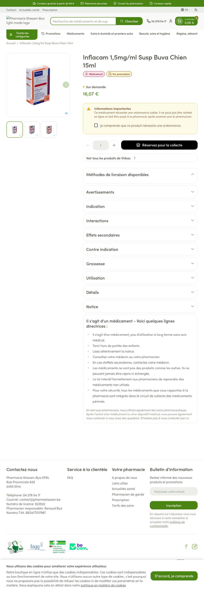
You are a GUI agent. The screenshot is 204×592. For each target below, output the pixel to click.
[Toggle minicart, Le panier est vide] (179, 21)
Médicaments (75, 33)
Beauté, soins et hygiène (154, 33)
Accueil (10, 43)
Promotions (53, 33)
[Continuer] (66, 85)
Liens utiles (120, 483)
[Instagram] (195, 547)
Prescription (49, 10)
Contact (11, 10)
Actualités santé (29, 10)
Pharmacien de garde (128, 494)
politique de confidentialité (167, 524)
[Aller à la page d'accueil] (26, 21)
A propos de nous (124, 477)
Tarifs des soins (123, 505)
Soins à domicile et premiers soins (112, 33)
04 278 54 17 (31, 495)
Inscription (173, 505)
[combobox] (83, 21)
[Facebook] (186, 547)
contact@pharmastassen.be (40, 499)
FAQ (70, 477)
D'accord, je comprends (174, 575)
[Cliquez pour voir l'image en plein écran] (38, 84)
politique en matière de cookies (103, 585)
